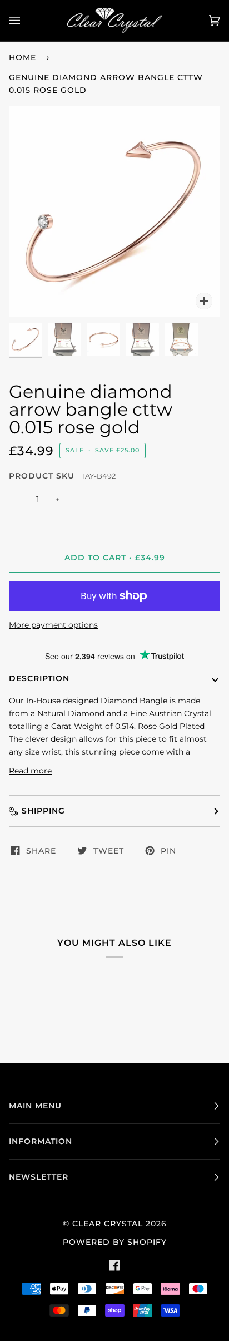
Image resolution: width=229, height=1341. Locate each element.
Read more (30, 771)
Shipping (43, 811)
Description (39, 678)
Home (22, 57)
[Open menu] (25, 20)
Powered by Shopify (115, 1242)
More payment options (53, 625)
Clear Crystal (107, 1224)
